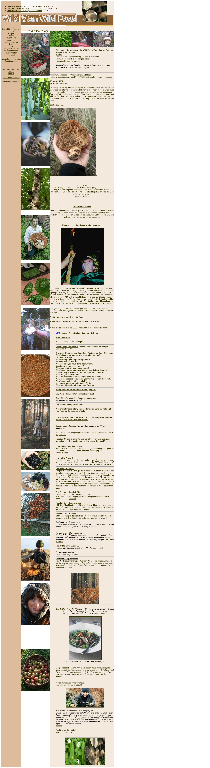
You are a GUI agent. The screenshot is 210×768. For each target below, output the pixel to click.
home (11, 27)
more (109, 464)
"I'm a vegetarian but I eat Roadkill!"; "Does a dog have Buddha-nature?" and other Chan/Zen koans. (84, 418)
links (11, 44)
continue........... (57, 105)
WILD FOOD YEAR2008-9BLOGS (11, 71)
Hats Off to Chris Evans (66, 546)
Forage (59, 54)
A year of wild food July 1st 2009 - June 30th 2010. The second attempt (79, 328)
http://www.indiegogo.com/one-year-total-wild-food (70, 75)
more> (86, 509)
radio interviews (11, 42)
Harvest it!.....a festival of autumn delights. (79, 333)
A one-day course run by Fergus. (70, 683)
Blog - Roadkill (62, 668)
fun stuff (11, 55)
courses (11, 31)
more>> (108, 441)
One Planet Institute (11, 78)
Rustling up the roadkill (66, 730)
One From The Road (65, 469)
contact (11, 46)
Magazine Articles (82, 196)
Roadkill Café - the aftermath (68, 503)
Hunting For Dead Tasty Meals (69, 446)
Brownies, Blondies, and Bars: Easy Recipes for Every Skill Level (84, 353)
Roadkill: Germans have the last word (72, 439)
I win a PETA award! (64, 458)
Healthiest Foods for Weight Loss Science (24, 11)
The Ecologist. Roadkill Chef (68, 492)
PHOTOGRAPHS (63, 337)
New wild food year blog (11, 29)
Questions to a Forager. (66, 426)
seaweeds (11, 40)
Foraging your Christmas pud (69, 533)
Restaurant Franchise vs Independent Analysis (26, 8)
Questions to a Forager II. (67, 347)
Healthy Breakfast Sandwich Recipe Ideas (24, 6)
